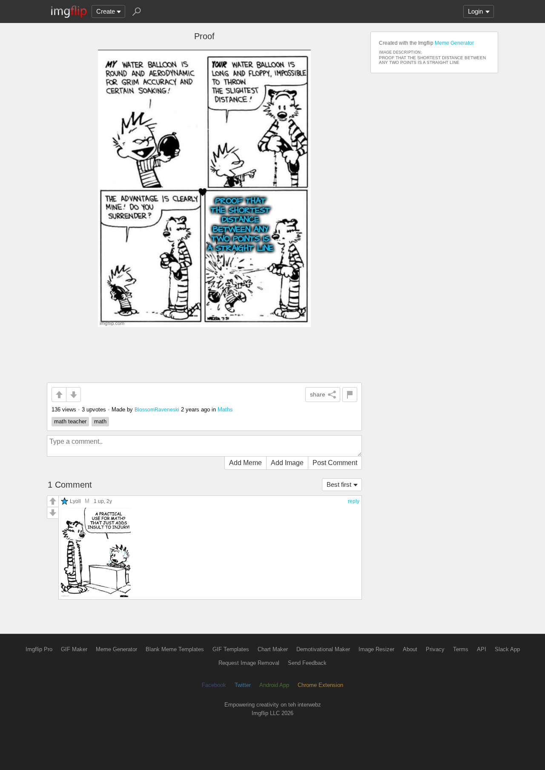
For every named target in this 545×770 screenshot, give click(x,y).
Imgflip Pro (39, 649)
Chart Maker (273, 649)
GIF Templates (230, 649)
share (317, 394)
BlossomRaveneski (157, 409)
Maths (225, 409)
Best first (339, 484)
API (481, 649)
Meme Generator (454, 43)
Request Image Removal (248, 663)
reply (353, 501)
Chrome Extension (320, 685)
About (410, 649)
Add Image (287, 462)
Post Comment (335, 462)
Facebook (214, 685)
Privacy (435, 649)
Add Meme (245, 462)
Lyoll (75, 501)
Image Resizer (376, 649)
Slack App (507, 649)
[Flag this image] (349, 394)
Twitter (243, 685)
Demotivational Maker (323, 649)
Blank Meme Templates (175, 649)
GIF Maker (74, 649)
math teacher (70, 421)
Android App (274, 685)
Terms (460, 649)
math (100, 421)
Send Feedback (307, 663)
